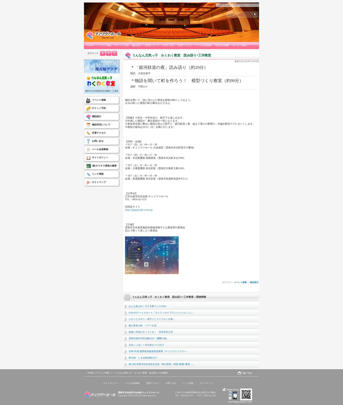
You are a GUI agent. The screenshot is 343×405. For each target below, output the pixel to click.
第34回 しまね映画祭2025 (143, 357)
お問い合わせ (224, 5)
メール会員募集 (203, 45)
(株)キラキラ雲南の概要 (104, 165)
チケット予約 (122, 45)
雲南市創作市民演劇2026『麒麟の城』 (148, 338)
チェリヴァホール (110, 19)
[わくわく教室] (102, 93)
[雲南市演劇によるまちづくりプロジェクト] (102, 72)
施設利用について (101, 124)
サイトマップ (99, 182)
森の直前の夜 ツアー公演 (142, 325)
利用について (152, 45)
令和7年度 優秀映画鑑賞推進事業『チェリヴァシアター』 (158, 351)
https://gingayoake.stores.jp (139, 209)
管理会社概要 (222, 45)
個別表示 (254, 282)
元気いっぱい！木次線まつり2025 (146, 344)
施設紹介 (136, 45)
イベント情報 (104, 45)
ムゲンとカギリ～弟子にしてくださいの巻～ (152, 319)
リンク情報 (98, 174)
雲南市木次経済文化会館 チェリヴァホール (138, 392)
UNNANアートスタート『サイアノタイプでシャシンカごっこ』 (162, 312)
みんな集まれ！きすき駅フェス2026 (147, 306)
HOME (90, 45)
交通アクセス (239, 5)
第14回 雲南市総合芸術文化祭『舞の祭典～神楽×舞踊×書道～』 (162, 364)
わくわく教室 (240, 45)
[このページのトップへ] (244, 372)
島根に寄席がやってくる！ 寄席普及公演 (151, 332)
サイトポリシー (100, 157)
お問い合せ (168, 45)
